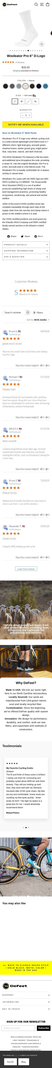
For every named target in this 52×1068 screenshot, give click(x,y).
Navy (39, 86)
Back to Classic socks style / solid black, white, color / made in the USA (27, 967)
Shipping (16, 71)
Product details (15, 244)
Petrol (45, 86)
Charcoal (5, 86)
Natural (25, 86)
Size (24, 95)
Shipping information (19, 251)
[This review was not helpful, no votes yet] (46, 514)
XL (35, 101)
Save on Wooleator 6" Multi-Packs (19, 133)
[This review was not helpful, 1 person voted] (46, 469)
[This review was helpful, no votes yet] (41, 365)
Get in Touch (11, 1009)
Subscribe (43, 1028)
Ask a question (14, 257)
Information (10, 1002)
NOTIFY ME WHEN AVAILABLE (26, 124)
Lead (19, 86)
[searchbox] (14, 312)
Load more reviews (26, 569)
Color (25, 80)
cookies (17, 1055)
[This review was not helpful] (46, 365)
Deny (23, 1062)
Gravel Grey (12, 86)
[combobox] (38, 319)
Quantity (26, 110)
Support (8, 995)
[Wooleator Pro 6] (4, 941)
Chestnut (32, 86)
